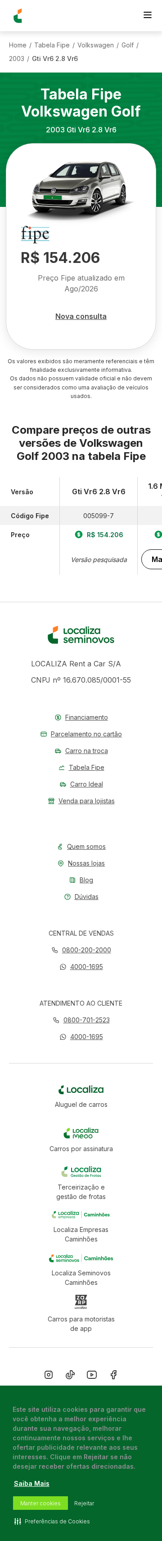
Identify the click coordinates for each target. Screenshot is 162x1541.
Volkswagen (95, 45)
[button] (81, 966)
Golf (128, 45)
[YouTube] (91, 1376)
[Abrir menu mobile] (147, 16)
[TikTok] (70, 1376)
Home (18, 45)
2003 (16, 58)
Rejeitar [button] (84, 1503)
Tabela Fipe (52, 45)
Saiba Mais (32, 1483)
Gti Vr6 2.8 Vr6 (55, 58)
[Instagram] (48, 1376)
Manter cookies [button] (40, 1503)
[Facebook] (113, 1376)
